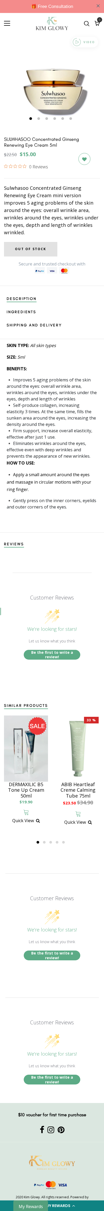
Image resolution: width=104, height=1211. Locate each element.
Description (22, 298)
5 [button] (63, 119)
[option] (52, 82)
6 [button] (71, 119)
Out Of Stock (30, 249)
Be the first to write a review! (52, 655)
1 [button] (31, 119)
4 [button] (55, 119)
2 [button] (39, 119)
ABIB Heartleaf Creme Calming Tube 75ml (78, 790)
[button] (52, 1205)
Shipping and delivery (34, 325)
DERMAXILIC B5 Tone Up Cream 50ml (26, 790)
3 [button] (47, 119)
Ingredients (21, 312)
